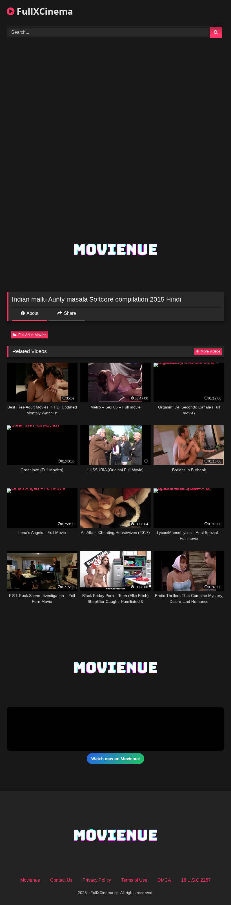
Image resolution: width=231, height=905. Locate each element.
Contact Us (61, 880)
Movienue (30, 880)
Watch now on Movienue (115, 758)
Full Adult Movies (32, 335)
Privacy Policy (97, 880)
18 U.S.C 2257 (196, 880)
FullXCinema (43, 11)
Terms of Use (134, 880)
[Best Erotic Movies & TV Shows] (115, 73)
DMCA (164, 880)
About (32, 313)
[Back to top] (213, 888)
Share (69, 313)
